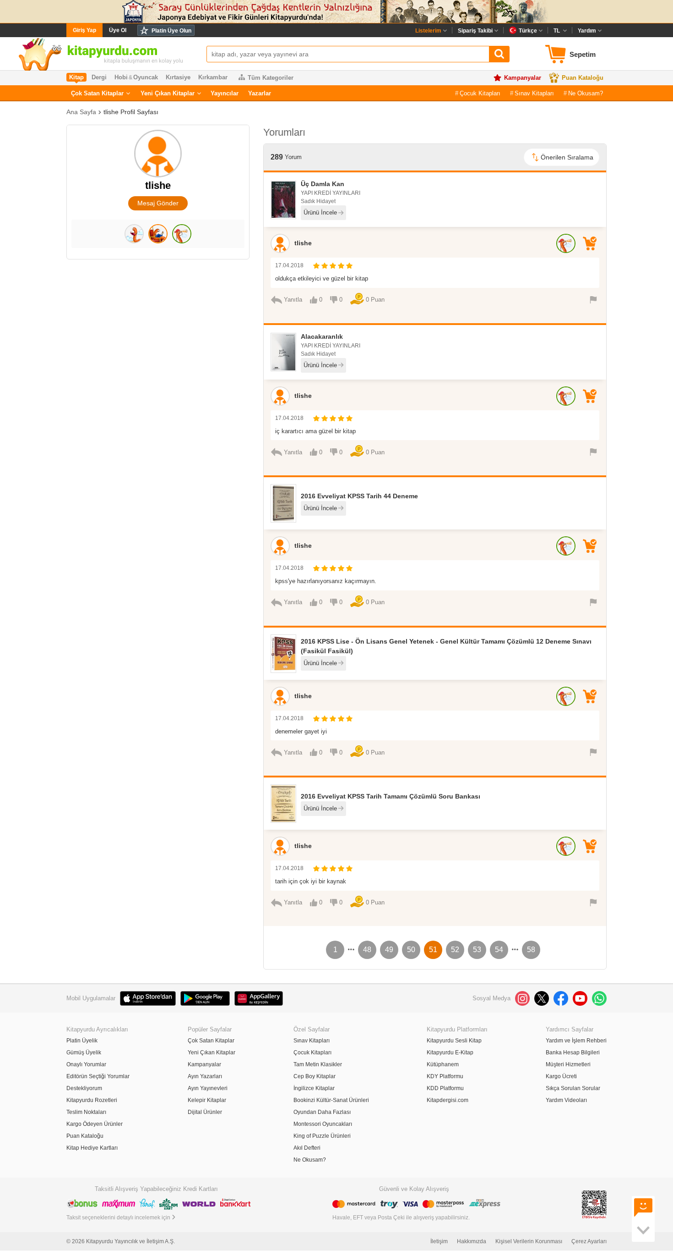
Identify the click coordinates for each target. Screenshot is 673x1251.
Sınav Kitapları (534, 93)
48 (367, 949)
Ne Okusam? (585, 93)
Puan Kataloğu (582, 77)
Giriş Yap (84, 30)
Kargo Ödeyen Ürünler (94, 1124)
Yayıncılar (225, 93)
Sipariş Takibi (475, 31)
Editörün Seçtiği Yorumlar (98, 1076)
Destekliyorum (84, 1088)
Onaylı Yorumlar (86, 1064)
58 (531, 949)
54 (499, 949)
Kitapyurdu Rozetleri (91, 1100)
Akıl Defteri (306, 1148)
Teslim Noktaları (86, 1112)
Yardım (587, 31)
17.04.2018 (289, 265)
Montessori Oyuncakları (322, 1124)
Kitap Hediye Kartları (92, 1148)
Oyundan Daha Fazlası (322, 1112)
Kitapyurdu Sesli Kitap (454, 1040)
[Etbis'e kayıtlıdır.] (594, 1204)
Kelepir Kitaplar (207, 1100)
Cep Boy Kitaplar (314, 1076)
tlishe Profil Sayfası (130, 112)
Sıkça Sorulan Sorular (573, 1088)
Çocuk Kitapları (480, 93)
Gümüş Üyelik (83, 1052)
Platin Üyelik (82, 1040)
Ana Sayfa (81, 112)
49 (389, 949)
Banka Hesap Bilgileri (573, 1052)
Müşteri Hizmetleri (568, 1064)
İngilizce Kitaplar (314, 1088)
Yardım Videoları (566, 1100)
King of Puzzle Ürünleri (322, 1136)
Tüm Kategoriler (270, 77)
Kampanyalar (522, 77)
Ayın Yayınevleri (208, 1088)
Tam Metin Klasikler (317, 1064)
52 (455, 949)
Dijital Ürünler (205, 1112)
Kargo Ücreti (561, 1076)
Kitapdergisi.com (447, 1100)
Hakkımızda (471, 1241)
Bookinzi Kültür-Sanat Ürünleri (331, 1100)
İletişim (439, 1241)
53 (477, 949)
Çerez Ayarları (589, 1241)
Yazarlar (259, 93)
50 (411, 949)
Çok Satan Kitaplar (97, 93)
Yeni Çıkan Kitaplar (168, 93)
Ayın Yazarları (205, 1076)
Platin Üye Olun (171, 31)
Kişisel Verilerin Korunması (528, 1241)
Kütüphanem (443, 1064)
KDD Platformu (445, 1088)
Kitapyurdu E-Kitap (450, 1052)
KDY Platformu (445, 1076)
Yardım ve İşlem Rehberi (576, 1040)
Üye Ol (117, 30)
